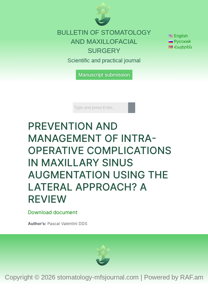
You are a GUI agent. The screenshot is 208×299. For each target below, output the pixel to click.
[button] (104, 90)
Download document (52, 212)
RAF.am (191, 277)
